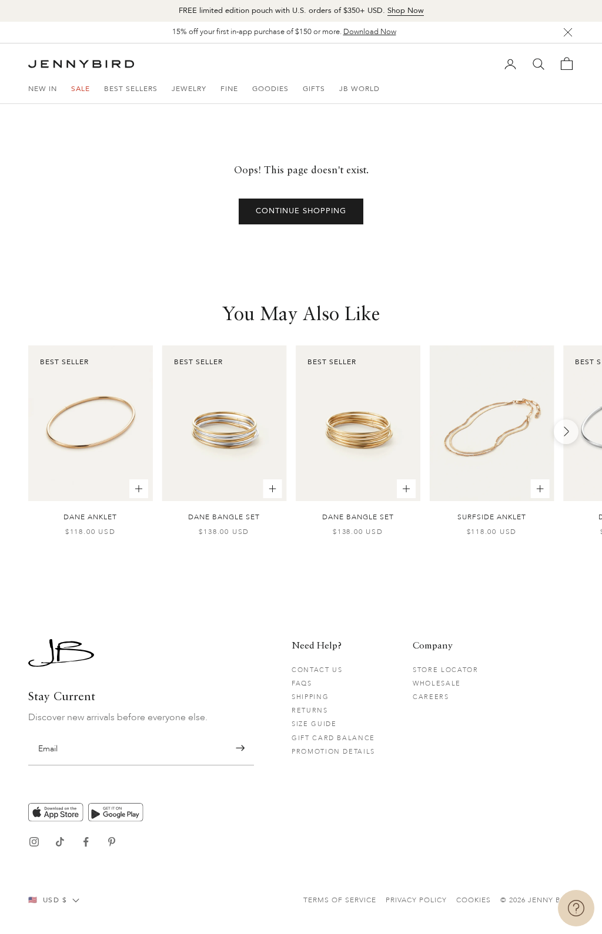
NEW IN (42, 88)
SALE (80, 88)
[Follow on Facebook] (86, 842)
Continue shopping (301, 211)
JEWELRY (189, 88)
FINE (229, 88)
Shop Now (405, 10)
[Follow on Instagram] (34, 842)
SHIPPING (310, 697)
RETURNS (310, 710)
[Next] (566, 431)
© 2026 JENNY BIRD (537, 900)
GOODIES (270, 88)
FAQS (302, 683)
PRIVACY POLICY (416, 900)
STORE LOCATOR (445, 670)
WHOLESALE (437, 683)
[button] (240, 748)
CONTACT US (317, 670)
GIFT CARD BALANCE (333, 738)
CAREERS (431, 697)
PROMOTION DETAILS (333, 751)
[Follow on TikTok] (60, 842)
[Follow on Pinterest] (112, 842)
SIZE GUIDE (314, 724)
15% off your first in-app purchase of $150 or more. (284, 31)
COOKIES (473, 900)
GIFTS (314, 88)
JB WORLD (359, 88)
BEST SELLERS (131, 88)
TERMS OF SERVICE (339, 900)
